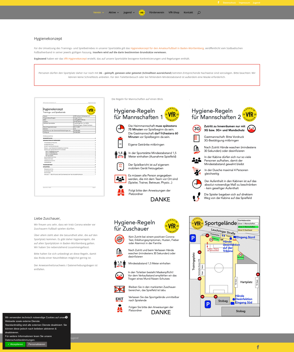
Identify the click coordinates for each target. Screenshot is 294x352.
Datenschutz (229, 3)
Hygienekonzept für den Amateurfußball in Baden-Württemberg (167, 48)
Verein (97, 12)
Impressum (244, 3)
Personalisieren (36, 344)
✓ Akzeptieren (15, 344)
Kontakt (188, 12)
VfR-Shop (174, 12)
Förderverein (156, 12)
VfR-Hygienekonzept (75, 58)
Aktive (112, 12)
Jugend (256, 3)
